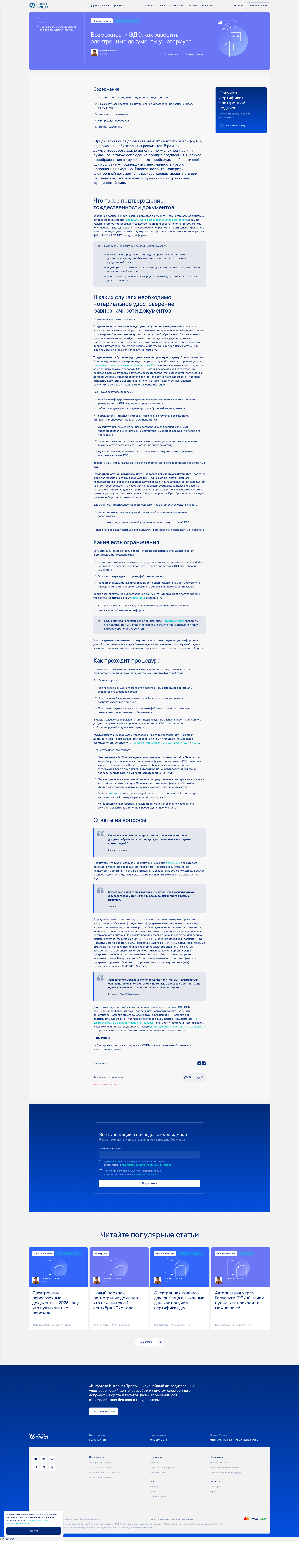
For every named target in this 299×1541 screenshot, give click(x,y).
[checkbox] (100, 1161)
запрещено (138, 598)
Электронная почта (110, 1148)
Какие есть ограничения (113, 114)
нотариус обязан (173, 621)
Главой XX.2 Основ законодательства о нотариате (156, 220)
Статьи (41, 22)
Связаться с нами (258, 5)
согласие (114, 1161)
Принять (33, 1530)
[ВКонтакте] (199, 1063)
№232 (195, 742)
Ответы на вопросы (110, 127)
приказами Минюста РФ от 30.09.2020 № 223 (160, 742)
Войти (240, 5)
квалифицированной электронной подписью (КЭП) (125, 365)
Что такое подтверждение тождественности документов (133, 97)
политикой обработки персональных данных (147, 1165)
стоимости (114, 793)
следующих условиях (145, 1174)
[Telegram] (204, 1063)
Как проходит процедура (113, 120)
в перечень (173, 863)
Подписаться (149, 1183)
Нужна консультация (103, 1411)
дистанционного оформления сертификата (177, 1026)
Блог (37, 17)
